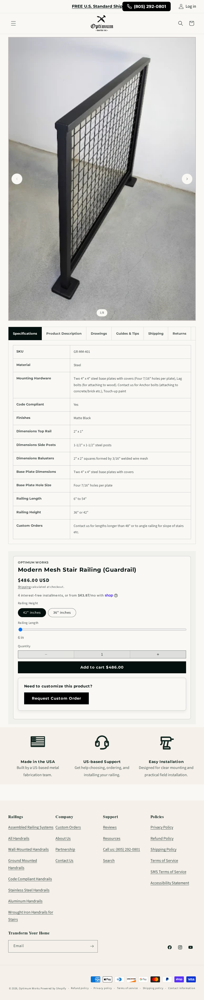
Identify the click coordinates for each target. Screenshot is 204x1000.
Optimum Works (29, 988)
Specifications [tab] (25, 333)
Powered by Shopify (53, 988)
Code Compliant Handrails (30, 879)
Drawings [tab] (99, 333)
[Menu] (13, 23)
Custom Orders (68, 827)
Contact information (181, 988)
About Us (63, 838)
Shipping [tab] (155, 333)
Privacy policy (103, 988)
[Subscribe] (92, 946)
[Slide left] (16, 178)
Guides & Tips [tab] (127, 333)
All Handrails (18, 838)
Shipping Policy (163, 849)
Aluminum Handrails (25, 901)
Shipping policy (153, 988)
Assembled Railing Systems (30, 827)
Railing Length (28, 623)
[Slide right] (187, 178)
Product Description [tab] (64, 333)
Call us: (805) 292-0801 (121, 849)
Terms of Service (164, 860)
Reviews (110, 827)
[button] (180, 23)
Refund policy (80, 988)
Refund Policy (162, 838)
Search (109, 860)
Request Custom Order (56, 698)
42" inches (32, 612)
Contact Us (64, 860)
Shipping (24, 587)
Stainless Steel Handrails (29, 890)
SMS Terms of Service (168, 872)
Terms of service (127, 988)
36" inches (62, 612)
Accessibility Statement (170, 883)
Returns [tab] (179, 333)
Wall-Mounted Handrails (28, 849)
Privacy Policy (162, 827)
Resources (111, 838)
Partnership (65, 849)
